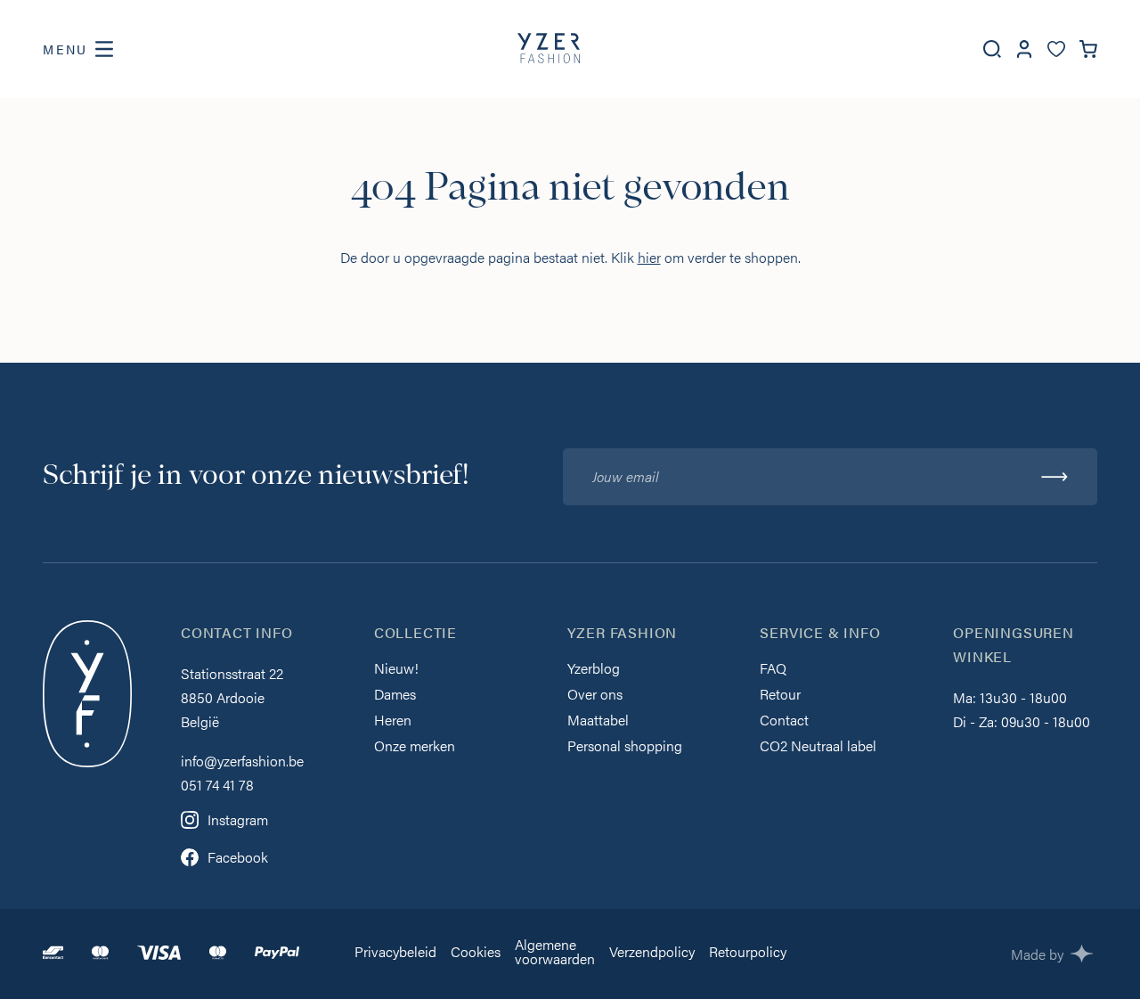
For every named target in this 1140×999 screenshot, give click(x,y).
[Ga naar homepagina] (548, 49)
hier (649, 257)
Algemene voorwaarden (555, 953)
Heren (392, 721)
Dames (395, 695)
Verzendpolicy (652, 953)
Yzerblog (593, 669)
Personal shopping (624, 747)
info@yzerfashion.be (242, 760)
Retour (780, 695)
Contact (784, 721)
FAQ (773, 669)
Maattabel (598, 721)
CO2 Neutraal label (818, 747)
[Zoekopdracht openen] (992, 49)
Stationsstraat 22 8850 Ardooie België (232, 697)
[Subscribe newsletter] (1054, 476)
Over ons (595, 695)
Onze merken (414, 747)
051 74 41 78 (217, 784)
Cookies (476, 953)
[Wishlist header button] (1056, 49)
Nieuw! (396, 669)
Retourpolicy (747, 953)
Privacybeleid (395, 953)
